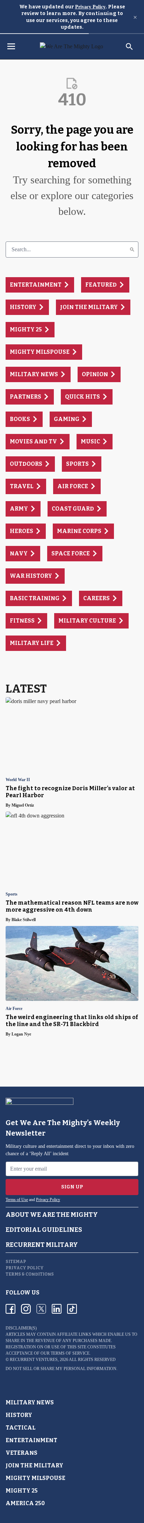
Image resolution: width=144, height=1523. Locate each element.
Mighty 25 (22, 1490)
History (19, 1415)
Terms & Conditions (30, 1274)
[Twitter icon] (41, 1309)
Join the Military (34, 1465)
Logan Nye (21, 1034)
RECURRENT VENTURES (34, 1359)
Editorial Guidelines (44, 1230)
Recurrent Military (42, 1245)
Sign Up (72, 1187)
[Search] (132, 249)
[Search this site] (129, 46)
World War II (18, 780)
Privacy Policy (90, 6)
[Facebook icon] (10, 1309)
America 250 (25, 1503)
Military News (30, 1402)
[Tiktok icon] (72, 1309)
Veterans (21, 1453)
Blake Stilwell (24, 919)
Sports (11, 894)
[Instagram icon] (26, 1309)
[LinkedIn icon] (57, 1309)
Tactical (21, 1427)
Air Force (14, 1008)
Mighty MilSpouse (35, 1478)
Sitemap (16, 1261)
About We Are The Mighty (52, 1215)
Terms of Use (17, 1199)
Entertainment (31, 1440)
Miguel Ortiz (23, 805)
